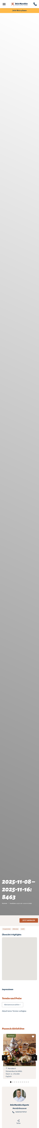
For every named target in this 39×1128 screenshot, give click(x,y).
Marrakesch (12, 1068)
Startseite (4, 903)
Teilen (18, 1123)
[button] (4, 4)
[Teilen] (18, 1121)
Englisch (8, 1076)
